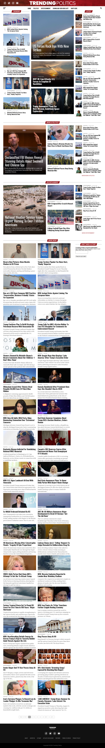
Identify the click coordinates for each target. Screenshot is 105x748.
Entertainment (46, 8)
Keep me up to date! (81, 256)
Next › (46, 717)
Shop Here (74, 8)
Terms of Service (66, 738)
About (26, 738)
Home (29, 8)
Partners (57, 738)
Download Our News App (60, 8)
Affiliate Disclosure (48, 738)
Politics (36, 8)
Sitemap (39, 738)
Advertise (32, 738)
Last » (52, 717)
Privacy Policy (76, 738)
